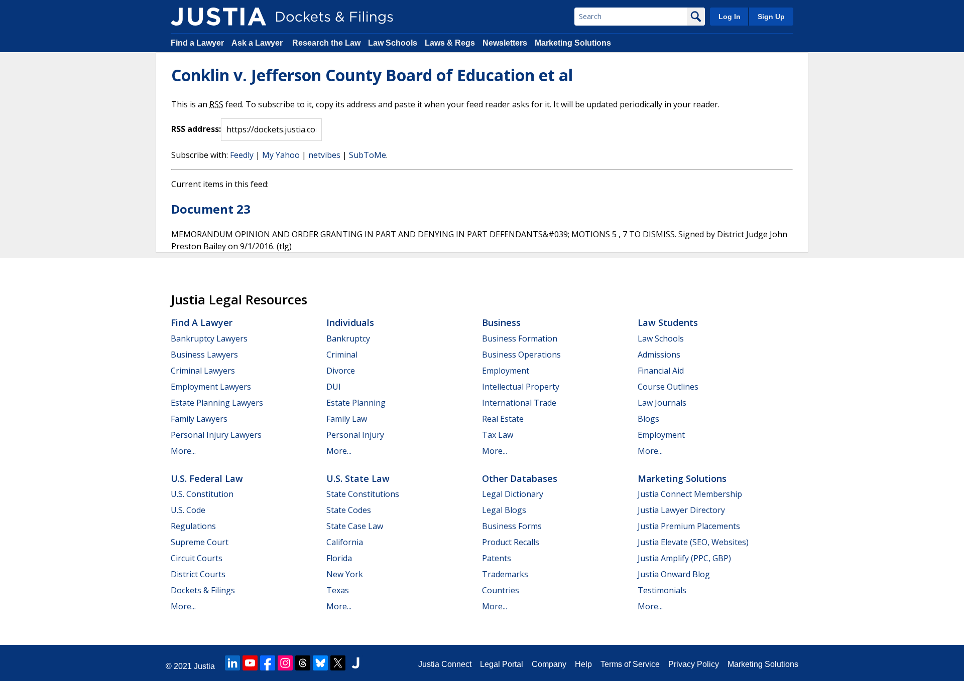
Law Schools (392, 43)
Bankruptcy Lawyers (209, 338)
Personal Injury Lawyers (216, 434)
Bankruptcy (348, 338)
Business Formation (519, 338)
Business (501, 322)
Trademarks (505, 574)
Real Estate (503, 418)
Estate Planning (356, 402)
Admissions (659, 354)
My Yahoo (281, 154)
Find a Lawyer (197, 43)
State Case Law (354, 526)
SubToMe (367, 154)
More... (183, 450)
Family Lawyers (199, 418)
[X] (337, 662)
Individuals (350, 322)
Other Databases (519, 478)
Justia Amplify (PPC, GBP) (684, 558)
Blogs (648, 418)
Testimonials (662, 590)
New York (344, 574)
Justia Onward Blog (674, 574)
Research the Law (326, 43)
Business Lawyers (204, 354)
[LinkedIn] (232, 662)
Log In (729, 17)
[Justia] (218, 17)
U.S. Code (188, 510)
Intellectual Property (520, 386)
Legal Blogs (504, 510)
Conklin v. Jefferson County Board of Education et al (372, 75)
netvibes (324, 154)
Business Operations (521, 354)
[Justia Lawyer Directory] (355, 662)
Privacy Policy (693, 664)
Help (583, 664)
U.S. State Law (358, 478)
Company (549, 664)
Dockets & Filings (203, 590)
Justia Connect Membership (690, 493)
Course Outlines (668, 386)
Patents (496, 558)
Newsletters (505, 43)
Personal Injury (355, 434)
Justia (204, 666)
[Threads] (302, 662)
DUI (333, 386)
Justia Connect (444, 664)
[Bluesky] (320, 662)
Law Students (668, 322)
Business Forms (512, 526)
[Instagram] (285, 662)
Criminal (341, 354)
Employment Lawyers (211, 386)
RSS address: (196, 128)
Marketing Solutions (573, 43)
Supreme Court (199, 542)
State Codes (348, 510)
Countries (500, 590)
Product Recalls (510, 542)
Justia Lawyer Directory (681, 510)
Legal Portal (501, 664)
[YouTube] (250, 662)
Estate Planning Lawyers (217, 402)
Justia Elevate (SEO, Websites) (693, 542)
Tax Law (497, 434)
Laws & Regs (450, 43)
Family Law (346, 418)
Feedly (242, 154)
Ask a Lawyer (258, 43)
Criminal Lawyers (203, 370)
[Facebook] (267, 662)
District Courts (198, 574)
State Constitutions (362, 493)
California (344, 542)
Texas (337, 590)
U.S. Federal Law (207, 478)
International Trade (519, 402)
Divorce (340, 370)
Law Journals (662, 402)
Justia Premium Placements (689, 526)
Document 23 (211, 209)
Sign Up (771, 17)
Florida (339, 558)
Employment (505, 370)
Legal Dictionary (512, 493)
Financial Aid (661, 370)
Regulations (193, 526)
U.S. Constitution (202, 493)
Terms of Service (630, 664)
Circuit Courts (196, 558)
